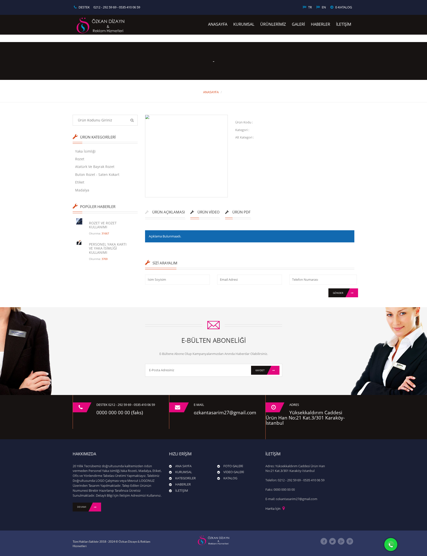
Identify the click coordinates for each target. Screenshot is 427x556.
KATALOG (230, 478)
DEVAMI (81, 507)
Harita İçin (272, 508)
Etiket (79, 182)
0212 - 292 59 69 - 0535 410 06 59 (116, 7)
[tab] (165, 214)
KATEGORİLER (185, 478)
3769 (104, 259)
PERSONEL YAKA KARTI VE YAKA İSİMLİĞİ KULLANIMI (108, 248)
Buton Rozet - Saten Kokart (97, 174)
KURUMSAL (243, 24)
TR (309, 7)
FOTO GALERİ (233, 466)
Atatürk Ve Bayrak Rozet (94, 166)
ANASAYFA (217, 24)
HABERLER (320, 24)
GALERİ (298, 24)
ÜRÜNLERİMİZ (273, 24)
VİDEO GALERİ (233, 472)
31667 (105, 233)
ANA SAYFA (183, 466)
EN (323, 7)
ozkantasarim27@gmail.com (225, 412)
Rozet (79, 159)
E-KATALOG (343, 7)
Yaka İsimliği (85, 151)
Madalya (82, 190)
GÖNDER (338, 293)
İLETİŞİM (343, 24)
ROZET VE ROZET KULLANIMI (103, 225)
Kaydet (260, 370)
